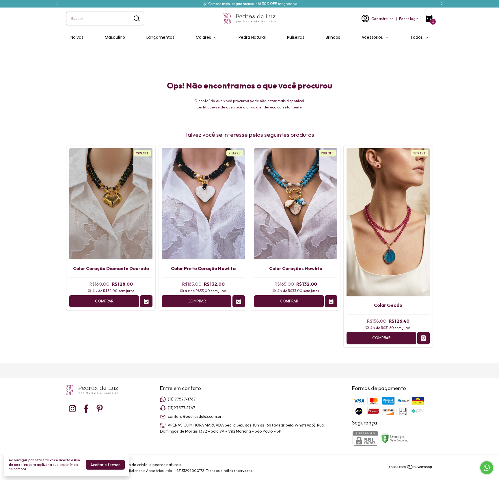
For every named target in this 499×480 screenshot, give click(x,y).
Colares (203, 37)
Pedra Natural (252, 37)
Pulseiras (295, 37)
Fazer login (408, 18)
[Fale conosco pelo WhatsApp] (486, 467)
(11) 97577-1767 (182, 399)
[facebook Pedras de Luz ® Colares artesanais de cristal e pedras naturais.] (86, 408)
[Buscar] (136, 18)
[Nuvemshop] (411, 467)
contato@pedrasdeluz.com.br (195, 416)
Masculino (115, 37)
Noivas (76, 37)
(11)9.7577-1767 (181, 407)
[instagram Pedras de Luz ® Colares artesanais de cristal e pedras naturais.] (72, 408)
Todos (416, 37)
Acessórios (372, 37)
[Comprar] (146, 301)
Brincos (333, 37)
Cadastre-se (382, 18)
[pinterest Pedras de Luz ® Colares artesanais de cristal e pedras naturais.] (99, 408)
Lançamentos (160, 37)
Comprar (104, 301)
